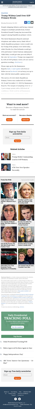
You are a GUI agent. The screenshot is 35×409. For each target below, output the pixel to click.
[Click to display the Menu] (2, 2)
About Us (6, 392)
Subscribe (25, 119)
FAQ (20, 392)
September (13, 57)
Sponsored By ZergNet (27, 180)
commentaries (12, 296)
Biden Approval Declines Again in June (17, 348)
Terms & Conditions (23, 393)
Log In (32, 2)
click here (17, 62)
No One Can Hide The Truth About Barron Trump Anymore (25, 223)
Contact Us (21, 395)
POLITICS (4, 13)
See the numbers (17, 327)
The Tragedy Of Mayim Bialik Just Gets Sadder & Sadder (9, 223)
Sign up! (17, 141)
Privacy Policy (12, 393)
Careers (14, 395)
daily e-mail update (14, 69)
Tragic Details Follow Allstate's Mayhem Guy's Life (8, 201)
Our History (14, 392)
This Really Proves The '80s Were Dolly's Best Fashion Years (8, 245)
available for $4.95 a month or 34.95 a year (23, 297)
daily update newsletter (23, 291)
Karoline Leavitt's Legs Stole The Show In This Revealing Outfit (25, 201)
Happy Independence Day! (13, 354)
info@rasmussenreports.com (10, 404)
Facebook (13, 71)
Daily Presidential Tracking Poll (15, 342)
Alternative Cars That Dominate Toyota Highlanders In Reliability (8, 267)
